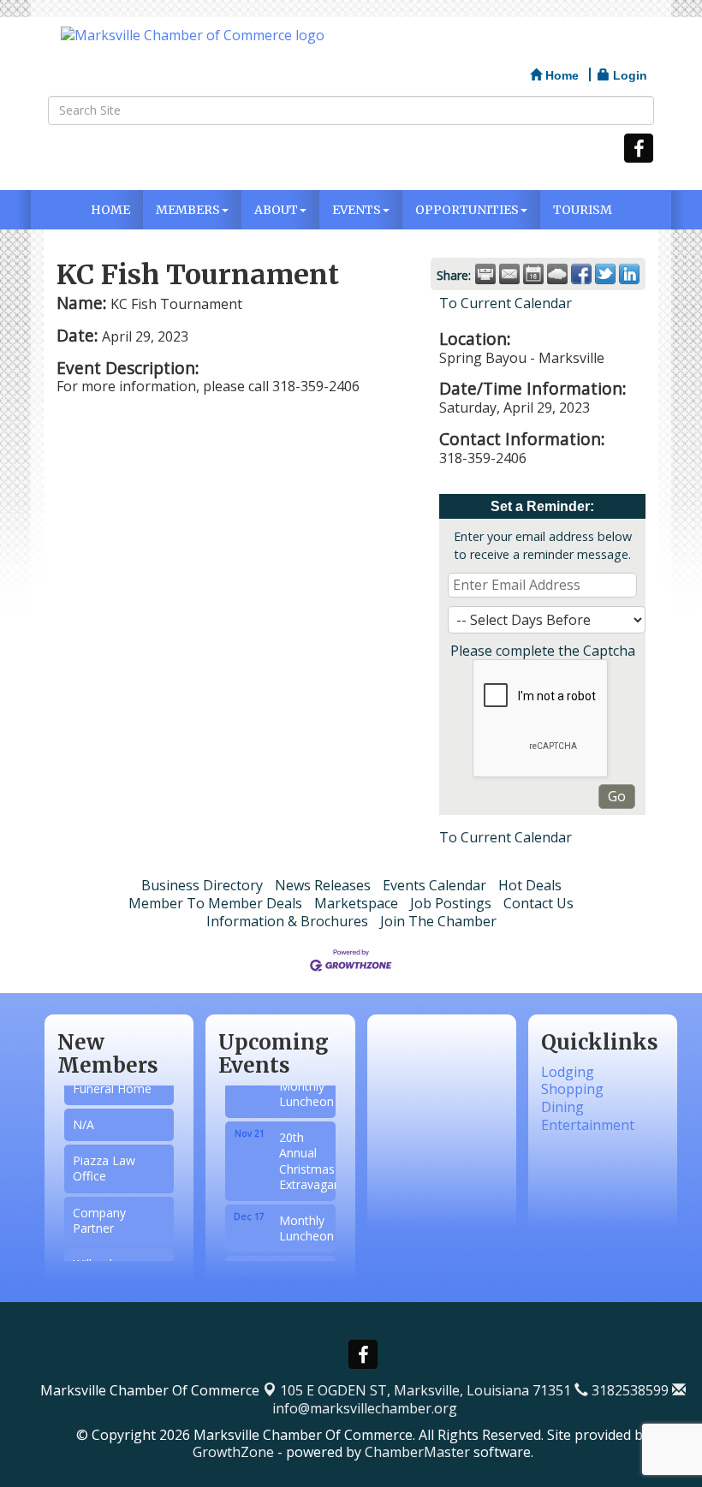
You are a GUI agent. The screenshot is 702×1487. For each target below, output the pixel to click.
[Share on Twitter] (605, 274)
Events (356, 209)
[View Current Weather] (557, 274)
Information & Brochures (287, 921)
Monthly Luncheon (304, 1085)
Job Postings (450, 903)
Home (110, 209)
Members (188, 209)
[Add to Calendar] (533, 274)
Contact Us (538, 903)
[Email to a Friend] (509, 274)
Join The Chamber (438, 921)
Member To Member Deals (215, 903)
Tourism (582, 209)
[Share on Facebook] (581, 274)
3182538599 (628, 1390)
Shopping (572, 1089)
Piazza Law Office (104, 1162)
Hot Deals (530, 885)
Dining (562, 1106)
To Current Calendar (505, 303)
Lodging (567, 1071)
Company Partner (99, 1214)
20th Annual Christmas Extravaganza (304, 1152)
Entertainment (587, 1124)
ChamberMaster (417, 1451)
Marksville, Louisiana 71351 (425, 1390)
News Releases (323, 885)
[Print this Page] (485, 274)
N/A (83, 1118)
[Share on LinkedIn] (629, 274)
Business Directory (202, 885)
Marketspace (356, 903)
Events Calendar (434, 885)
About (276, 209)
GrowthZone (233, 1451)
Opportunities (467, 209)
